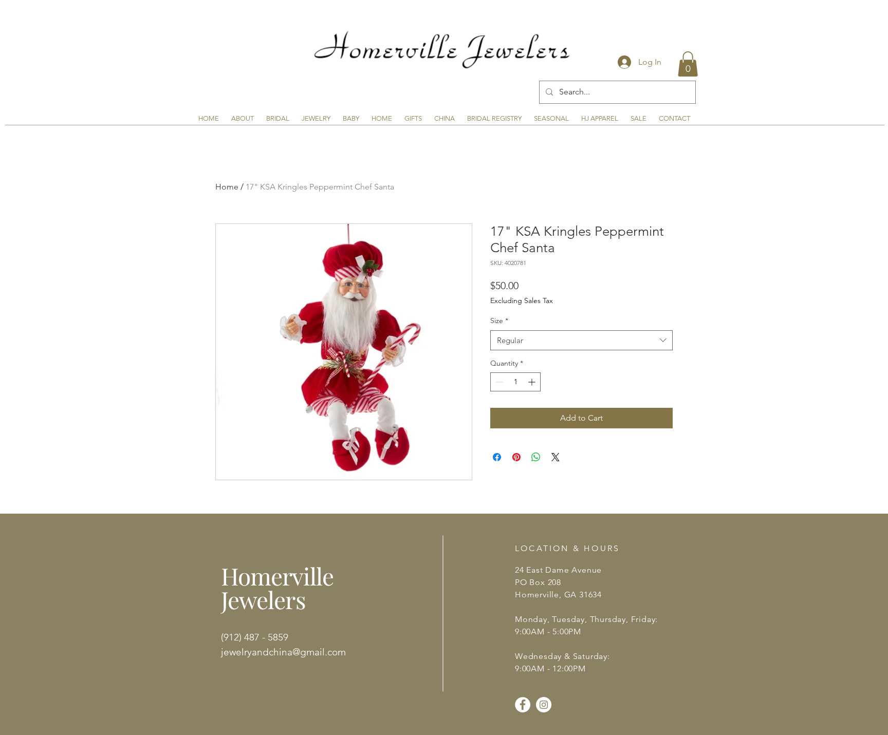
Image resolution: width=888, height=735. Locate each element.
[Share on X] (555, 457)
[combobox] (581, 340)
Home (226, 187)
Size (499, 320)
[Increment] (532, 382)
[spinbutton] (515, 382)
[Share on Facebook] (497, 457)
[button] (687, 64)
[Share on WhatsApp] (536, 457)
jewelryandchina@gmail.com (283, 652)
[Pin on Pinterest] (516, 457)
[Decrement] (498, 382)
